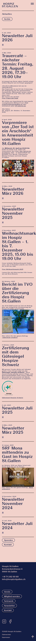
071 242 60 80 (20, 106)
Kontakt (8, 544)
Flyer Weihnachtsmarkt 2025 (12, 269)
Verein (7, 591)
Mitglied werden (12, 596)
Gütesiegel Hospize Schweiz (12, 398)
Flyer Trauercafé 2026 (10, 98)
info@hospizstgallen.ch (14, 579)
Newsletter (9, 605)
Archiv (7, 19)
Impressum (6, 637)
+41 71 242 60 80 (10, 576)
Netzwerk (8, 601)
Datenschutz (6, 634)
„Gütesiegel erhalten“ (10, 337)
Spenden (8, 540)
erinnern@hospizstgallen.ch (12, 104)
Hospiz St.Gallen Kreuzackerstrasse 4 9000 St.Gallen (12, 569)
